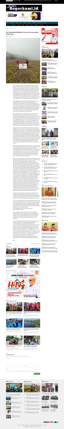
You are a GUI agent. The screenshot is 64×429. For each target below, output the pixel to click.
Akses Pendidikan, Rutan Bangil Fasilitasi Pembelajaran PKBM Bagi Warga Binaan (52, 103)
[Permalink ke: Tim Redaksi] (7, 36)
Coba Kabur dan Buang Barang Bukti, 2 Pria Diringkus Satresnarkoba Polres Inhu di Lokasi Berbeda (49, 233)
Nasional (8, 24)
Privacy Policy (31, 425)
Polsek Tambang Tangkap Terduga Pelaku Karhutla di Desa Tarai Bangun (49, 209)
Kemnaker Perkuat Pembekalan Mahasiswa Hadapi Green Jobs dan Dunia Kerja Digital (52, 68)
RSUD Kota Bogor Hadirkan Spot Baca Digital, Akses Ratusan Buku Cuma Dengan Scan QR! (54, 156)
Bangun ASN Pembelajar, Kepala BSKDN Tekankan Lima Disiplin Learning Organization (52, 73)
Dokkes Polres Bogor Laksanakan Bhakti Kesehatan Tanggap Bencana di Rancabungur (45, 156)
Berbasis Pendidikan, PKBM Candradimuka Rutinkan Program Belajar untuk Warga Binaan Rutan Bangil (52, 121)
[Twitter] (46, 422)
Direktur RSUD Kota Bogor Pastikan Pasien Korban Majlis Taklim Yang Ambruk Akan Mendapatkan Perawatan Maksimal (45, 147)
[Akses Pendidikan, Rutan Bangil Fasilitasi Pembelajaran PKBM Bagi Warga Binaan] (44, 103)
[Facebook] (44, 422)
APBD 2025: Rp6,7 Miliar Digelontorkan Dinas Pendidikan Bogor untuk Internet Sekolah (51, 117)
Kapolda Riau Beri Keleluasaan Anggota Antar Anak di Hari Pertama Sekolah (52, 108)
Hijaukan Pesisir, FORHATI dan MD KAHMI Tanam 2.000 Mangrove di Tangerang (32, 405)
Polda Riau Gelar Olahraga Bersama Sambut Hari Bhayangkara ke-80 (16, 407)
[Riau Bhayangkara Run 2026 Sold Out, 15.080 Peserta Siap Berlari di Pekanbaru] (8, 412)
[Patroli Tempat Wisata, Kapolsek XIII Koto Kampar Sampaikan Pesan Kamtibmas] (35, 262)
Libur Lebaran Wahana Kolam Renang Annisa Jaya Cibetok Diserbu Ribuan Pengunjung (35, 255)
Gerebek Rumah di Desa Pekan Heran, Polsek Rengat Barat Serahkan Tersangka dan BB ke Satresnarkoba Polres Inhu (49, 199)
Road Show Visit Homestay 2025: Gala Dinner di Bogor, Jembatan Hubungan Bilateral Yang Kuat (11, 255)
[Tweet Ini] (33, 243)
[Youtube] (51, 422)
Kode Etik (22, 425)
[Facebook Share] (31, 243)
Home (8, 22)
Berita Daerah (13, 24)
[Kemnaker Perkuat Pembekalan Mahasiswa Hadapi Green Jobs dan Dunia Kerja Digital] (44, 68)
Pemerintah (19, 24)
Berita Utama (12, 22)
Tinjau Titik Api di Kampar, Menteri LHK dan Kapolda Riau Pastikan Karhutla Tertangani (50, 168)
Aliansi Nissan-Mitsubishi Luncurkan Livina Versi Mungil (51, 178)
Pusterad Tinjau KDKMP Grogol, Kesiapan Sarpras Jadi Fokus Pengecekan (48, 394)
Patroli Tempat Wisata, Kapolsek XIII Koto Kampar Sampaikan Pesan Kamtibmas (35, 266)
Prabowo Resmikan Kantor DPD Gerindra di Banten (51, 171)
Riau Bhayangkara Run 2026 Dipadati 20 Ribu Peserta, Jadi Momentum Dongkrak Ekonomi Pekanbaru (17, 403)
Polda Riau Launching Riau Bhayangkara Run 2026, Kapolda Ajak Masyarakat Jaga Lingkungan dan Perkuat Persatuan (17, 416)
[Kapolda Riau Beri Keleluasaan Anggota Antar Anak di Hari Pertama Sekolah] (44, 108)
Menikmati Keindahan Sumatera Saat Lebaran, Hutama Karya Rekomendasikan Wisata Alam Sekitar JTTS (11, 266)
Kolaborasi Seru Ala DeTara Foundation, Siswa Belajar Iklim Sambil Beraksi (49, 100)
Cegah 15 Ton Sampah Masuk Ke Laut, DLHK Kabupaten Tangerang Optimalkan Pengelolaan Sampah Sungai (33, 402)
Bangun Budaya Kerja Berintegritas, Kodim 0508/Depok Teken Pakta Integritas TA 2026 (45, 410)
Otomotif (24, 22)
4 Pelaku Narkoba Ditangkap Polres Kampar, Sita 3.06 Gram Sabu (49, 217)
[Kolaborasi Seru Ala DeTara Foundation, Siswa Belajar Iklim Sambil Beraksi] (50, 92)
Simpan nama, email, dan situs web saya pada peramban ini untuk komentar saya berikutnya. (22, 371)
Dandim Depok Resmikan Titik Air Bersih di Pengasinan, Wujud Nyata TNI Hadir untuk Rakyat (45, 401)
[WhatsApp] (53, 422)
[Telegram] (57, 422)
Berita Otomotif (39, 22)
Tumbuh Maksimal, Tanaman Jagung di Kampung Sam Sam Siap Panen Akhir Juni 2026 (50, 241)
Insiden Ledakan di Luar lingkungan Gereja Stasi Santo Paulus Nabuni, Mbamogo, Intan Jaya (54, 410)
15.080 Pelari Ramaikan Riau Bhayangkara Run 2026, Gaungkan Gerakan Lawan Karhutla (14, 395)
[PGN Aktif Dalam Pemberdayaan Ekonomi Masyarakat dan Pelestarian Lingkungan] (32, 387)
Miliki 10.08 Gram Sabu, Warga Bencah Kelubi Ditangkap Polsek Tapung (49, 206)
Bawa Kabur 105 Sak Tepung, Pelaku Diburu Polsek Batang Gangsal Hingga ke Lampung (49, 202)
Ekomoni (31, 24)
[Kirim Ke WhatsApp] (39, 243)
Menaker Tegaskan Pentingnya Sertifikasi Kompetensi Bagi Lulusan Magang (52, 64)
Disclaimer (44, 425)
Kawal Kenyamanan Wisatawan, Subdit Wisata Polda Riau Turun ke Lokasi (22, 266)
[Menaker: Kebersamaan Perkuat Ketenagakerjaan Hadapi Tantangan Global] (50, 53)
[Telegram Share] (37, 243)
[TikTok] (55, 422)
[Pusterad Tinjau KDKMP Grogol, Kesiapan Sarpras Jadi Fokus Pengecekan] (50, 387)
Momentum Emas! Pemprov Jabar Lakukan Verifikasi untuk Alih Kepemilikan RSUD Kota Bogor (49, 139)
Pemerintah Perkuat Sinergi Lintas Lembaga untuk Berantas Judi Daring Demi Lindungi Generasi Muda (51, 82)
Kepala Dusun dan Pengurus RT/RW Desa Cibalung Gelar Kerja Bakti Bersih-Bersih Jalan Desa (33, 409)
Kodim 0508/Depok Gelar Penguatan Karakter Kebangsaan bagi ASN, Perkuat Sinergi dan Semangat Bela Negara (54, 401)
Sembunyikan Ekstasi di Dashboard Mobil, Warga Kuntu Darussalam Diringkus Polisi (49, 237)
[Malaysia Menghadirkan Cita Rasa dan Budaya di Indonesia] (23, 251)
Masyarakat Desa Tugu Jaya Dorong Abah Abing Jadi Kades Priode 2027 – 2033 (49, 244)
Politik (21, 22)
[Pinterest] (48, 422)
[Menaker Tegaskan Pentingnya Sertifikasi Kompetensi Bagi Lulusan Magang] (44, 64)
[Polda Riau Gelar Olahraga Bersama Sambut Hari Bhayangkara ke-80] (8, 407)
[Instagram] (50, 422)
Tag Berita (34, 22)
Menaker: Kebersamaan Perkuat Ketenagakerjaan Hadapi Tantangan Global (49, 60)
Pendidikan (36, 24)
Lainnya (45, 22)
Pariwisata (7, 30)
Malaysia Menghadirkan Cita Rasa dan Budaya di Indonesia (23, 255)
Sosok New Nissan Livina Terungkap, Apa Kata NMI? (51, 182)
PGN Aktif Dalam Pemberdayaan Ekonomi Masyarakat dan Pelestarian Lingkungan (33, 395)
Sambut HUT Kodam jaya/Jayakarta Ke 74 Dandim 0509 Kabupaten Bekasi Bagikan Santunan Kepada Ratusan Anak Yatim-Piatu (51, 164)
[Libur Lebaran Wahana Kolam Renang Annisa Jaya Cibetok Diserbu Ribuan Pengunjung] (35, 251)
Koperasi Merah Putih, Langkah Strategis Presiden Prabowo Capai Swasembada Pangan (49, 248)
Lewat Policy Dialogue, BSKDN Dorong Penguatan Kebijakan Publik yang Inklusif (52, 77)
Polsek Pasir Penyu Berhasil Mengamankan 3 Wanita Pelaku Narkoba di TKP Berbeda (49, 213)
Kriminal (17, 22)
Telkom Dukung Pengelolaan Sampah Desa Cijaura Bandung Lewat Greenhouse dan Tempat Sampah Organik (33, 398)
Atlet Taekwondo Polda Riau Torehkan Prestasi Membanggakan (16, 398)
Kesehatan (41, 24)
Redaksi (26, 425)
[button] (57, 2)
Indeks (9, 2)
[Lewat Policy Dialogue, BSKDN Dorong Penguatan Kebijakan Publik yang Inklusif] (44, 78)
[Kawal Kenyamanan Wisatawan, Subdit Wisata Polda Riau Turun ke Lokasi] (23, 262)
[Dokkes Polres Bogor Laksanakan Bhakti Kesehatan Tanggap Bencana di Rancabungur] (45, 152)
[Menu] (6, 2)
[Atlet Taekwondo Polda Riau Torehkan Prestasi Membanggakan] (8, 398)
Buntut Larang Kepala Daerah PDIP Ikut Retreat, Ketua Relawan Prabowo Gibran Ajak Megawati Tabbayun (50, 251)
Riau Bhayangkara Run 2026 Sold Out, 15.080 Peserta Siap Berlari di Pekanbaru (16, 412)
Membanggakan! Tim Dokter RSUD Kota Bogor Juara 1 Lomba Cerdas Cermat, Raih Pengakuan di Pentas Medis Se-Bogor (54, 147)
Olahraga (29, 22)
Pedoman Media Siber (38, 425)
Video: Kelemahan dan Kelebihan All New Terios (50, 175)
